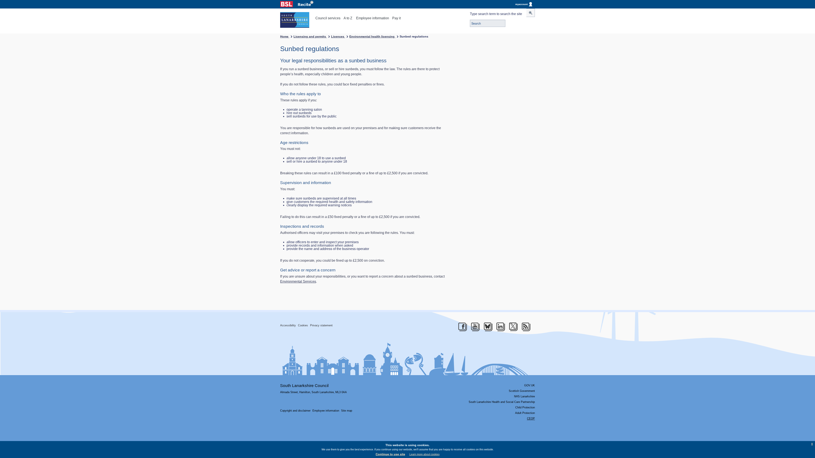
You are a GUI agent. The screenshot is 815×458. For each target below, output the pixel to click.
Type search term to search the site (496, 14)
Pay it (396, 18)
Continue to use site (390, 454)
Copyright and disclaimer (295, 410)
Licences (338, 36)
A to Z (348, 18)
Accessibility (288, 325)
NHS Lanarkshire (524, 396)
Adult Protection (525, 413)
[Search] (530, 12)
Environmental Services (298, 281)
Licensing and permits (310, 36)
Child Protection (525, 407)
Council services (327, 18)
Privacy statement (321, 325)
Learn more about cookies (424, 454)
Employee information (372, 18)
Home (284, 36)
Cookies (303, 325)
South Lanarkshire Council (304, 385)
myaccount (521, 4)
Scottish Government (522, 390)
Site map (346, 410)
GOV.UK (529, 385)
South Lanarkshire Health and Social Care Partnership (502, 402)
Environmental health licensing (372, 36)
